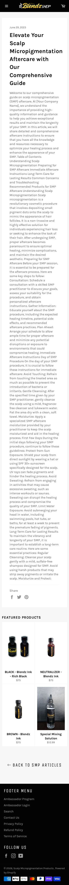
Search (9, 811)
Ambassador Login (17, 805)
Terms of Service (15, 836)
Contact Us (11, 817)
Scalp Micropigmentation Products (33, 868)
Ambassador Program (19, 799)
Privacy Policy (13, 824)
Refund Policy (13, 830)
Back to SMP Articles (36, 765)
